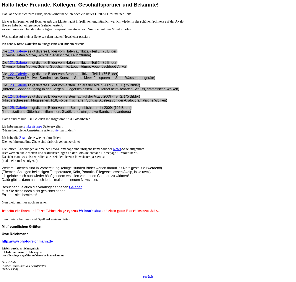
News (117, 149)
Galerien (75, 187)
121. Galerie (17, 62)
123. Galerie (17, 85)
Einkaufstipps (32, 126)
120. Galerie (17, 51)
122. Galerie (17, 74)
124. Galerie (17, 96)
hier (57, 130)
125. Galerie (17, 108)
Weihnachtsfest (90, 211)
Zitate (23, 137)
